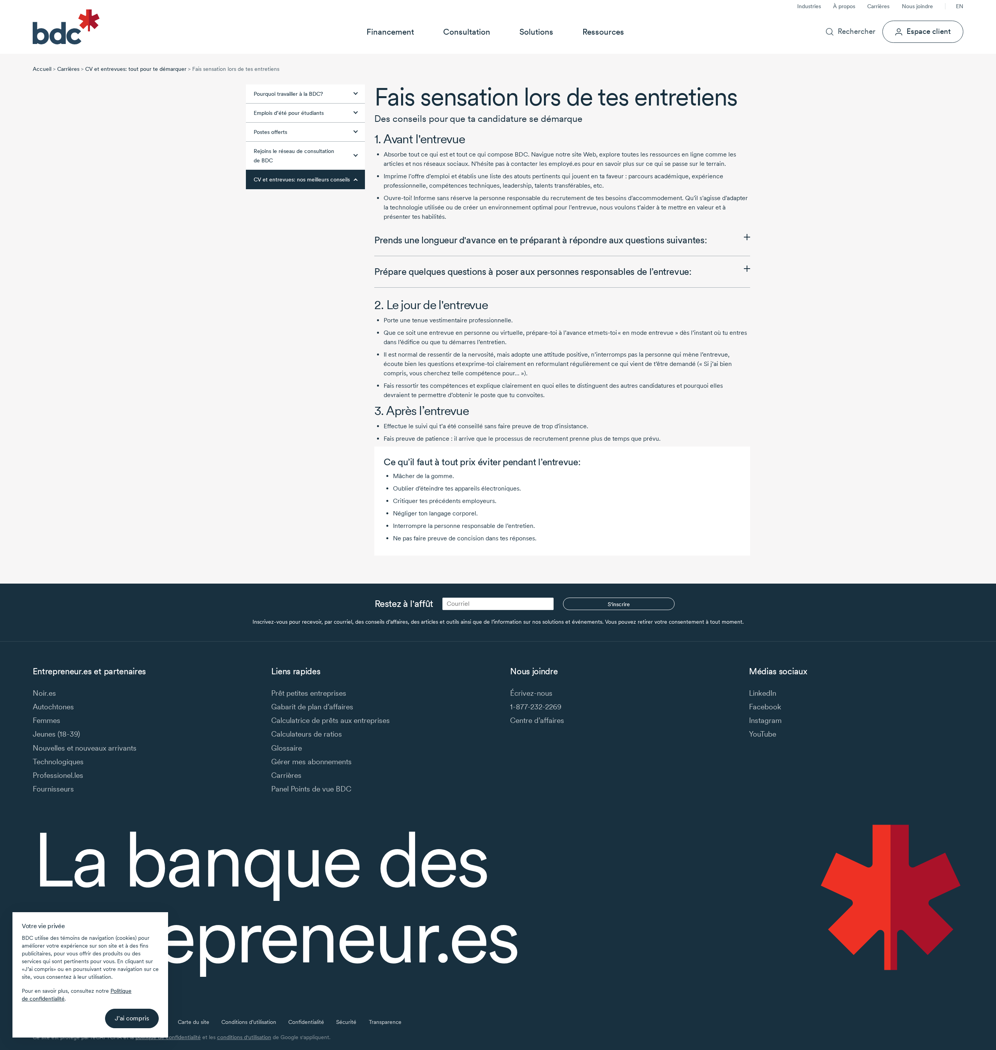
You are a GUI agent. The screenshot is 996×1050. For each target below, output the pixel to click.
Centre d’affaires (537, 720)
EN (959, 6)
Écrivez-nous (531, 693)
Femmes (46, 720)
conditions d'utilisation (244, 1037)
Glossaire (286, 748)
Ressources (603, 32)
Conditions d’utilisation (248, 1022)
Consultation (466, 32)
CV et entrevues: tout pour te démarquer (135, 69)
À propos (844, 6)
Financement (390, 32)
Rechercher (856, 31)
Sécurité (346, 1022)
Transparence (385, 1022)
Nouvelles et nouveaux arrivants (85, 748)
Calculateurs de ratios (306, 734)
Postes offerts (270, 132)
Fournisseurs (53, 788)
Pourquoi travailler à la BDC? (288, 94)
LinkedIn (762, 693)
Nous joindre (917, 6)
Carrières (878, 6)
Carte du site (193, 1022)
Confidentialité (306, 1022)
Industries (809, 6)
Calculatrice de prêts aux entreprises (330, 720)
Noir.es (44, 693)
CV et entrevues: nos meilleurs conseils (302, 179)
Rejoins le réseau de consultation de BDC (294, 156)
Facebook (765, 706)
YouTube (762, 734)
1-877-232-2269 (535, 706)
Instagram (765, 720)
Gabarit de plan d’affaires (312, 706)
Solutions (536, 32)
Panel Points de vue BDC (311, 788)
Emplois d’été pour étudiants (289, 113)
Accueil (42, 69)
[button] (562, 240)
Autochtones (53, 706)
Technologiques (58, 761)
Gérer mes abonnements (311, 761)
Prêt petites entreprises (308, 693)
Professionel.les (58, 775)
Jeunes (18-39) (56, 734)
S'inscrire (619, 604)
